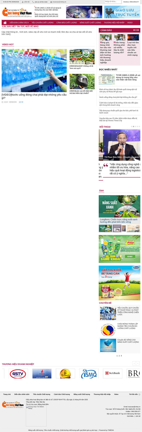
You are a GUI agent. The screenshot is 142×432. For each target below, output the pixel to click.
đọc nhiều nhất (108, 69)
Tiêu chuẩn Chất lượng (43, 23)
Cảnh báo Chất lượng (66, 23)
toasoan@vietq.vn (59, 2)
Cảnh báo (106, 30)
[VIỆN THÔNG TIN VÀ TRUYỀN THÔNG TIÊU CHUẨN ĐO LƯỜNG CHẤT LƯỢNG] (82, 373)
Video (129, 23)
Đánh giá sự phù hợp (90, 430)
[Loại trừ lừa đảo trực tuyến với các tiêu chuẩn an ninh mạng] (133, 37)
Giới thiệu (130, 416)
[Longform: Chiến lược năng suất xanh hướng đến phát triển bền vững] (105, 228)
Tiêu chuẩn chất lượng (51, 430)
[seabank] (106, 373)
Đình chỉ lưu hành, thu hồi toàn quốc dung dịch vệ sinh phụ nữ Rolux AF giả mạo (46, 15)
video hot (8, 44)
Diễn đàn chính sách (19, 23)
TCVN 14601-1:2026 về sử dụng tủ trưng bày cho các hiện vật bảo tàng (48, 9)
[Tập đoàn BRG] (129, 373)
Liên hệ (26, 2)
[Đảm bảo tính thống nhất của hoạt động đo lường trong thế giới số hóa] (119, 228)
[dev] (35, 373)
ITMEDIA (111, 430)
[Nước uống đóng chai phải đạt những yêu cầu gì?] (34, 70)
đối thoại (105, 127)
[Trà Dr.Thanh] (59, 373)
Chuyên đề (105, 303)
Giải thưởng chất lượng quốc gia (71, 430)
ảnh (101, 190)
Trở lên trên (133, 394)
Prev (134, 363)
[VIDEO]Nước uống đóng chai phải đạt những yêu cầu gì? (34, 96)
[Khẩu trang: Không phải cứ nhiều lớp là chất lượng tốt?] (119, 37)
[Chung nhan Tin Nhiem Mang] (71, 412)
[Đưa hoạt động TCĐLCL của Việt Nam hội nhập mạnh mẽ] (133, 228)
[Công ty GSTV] (11, 373)
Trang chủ (7, 394)
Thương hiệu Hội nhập (114, 23)
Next (138, 363)
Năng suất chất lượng (35, 430)
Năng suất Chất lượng (90, 23)
